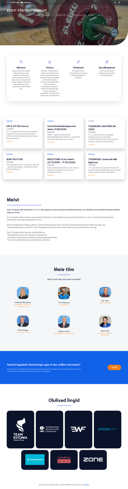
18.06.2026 (92, 132)
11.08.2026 (9, 129)
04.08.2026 (50, 132)
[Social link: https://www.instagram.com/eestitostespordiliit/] (119, 2)
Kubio (87, 485)
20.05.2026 (9, 162)
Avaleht (28, 15)
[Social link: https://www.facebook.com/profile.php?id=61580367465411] (115, 2)
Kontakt (91, 15)
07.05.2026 (92, 165)
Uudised (37, 15)
